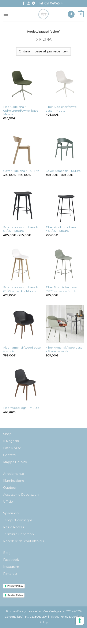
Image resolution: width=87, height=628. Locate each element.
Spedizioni (11, 513)
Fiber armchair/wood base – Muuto (22, 349)
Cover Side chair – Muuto (21, 170)
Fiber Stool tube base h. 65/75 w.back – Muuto (63, 289)
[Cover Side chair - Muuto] (22, 147)
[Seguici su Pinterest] (33, 3)
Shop (7, 434)
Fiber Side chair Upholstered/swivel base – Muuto (22, 110)
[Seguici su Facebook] (23, 3)
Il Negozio (11, 441)
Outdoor (9, 488)
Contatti (9, 455)
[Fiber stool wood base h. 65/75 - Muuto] (22, 204)
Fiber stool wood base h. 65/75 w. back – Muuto (21, 289)
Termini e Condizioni (18, 534)
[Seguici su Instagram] (28, 3)
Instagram (11, 567)
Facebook (11, 560)
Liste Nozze (12, 448)
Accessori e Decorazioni (21, 495)
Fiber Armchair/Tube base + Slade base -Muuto (64, 349)
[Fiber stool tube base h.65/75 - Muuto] (65, 204)
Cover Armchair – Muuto (63, 170)
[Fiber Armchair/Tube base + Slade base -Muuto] (65, 324)
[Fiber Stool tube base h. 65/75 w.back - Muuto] (65, 264)
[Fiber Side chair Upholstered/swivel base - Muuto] (22, 83)
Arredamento (13, 474)
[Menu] (5, 14)
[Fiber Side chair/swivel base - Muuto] (65, 83)
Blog (7, 553)
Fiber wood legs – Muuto (21, 407)
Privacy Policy (15, 585)
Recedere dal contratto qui (23, 541)
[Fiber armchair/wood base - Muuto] (22, 324)
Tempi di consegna (18, 520)
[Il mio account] (71, 14)
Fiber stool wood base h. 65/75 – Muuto (21, 229)
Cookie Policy (15, 595)
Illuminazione (13, 481)
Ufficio (8, 501)
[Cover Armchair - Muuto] (65, 147)
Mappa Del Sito (15, 462)
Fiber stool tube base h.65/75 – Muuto (61, 229)
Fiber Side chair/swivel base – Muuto (61, 108)
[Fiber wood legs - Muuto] (22, 384)
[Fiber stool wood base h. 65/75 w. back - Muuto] (22, 264)
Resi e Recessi (13, 527)
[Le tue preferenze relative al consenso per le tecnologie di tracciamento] (80, 621)
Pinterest (10, 574)
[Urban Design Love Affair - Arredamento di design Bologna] (43, 14)
